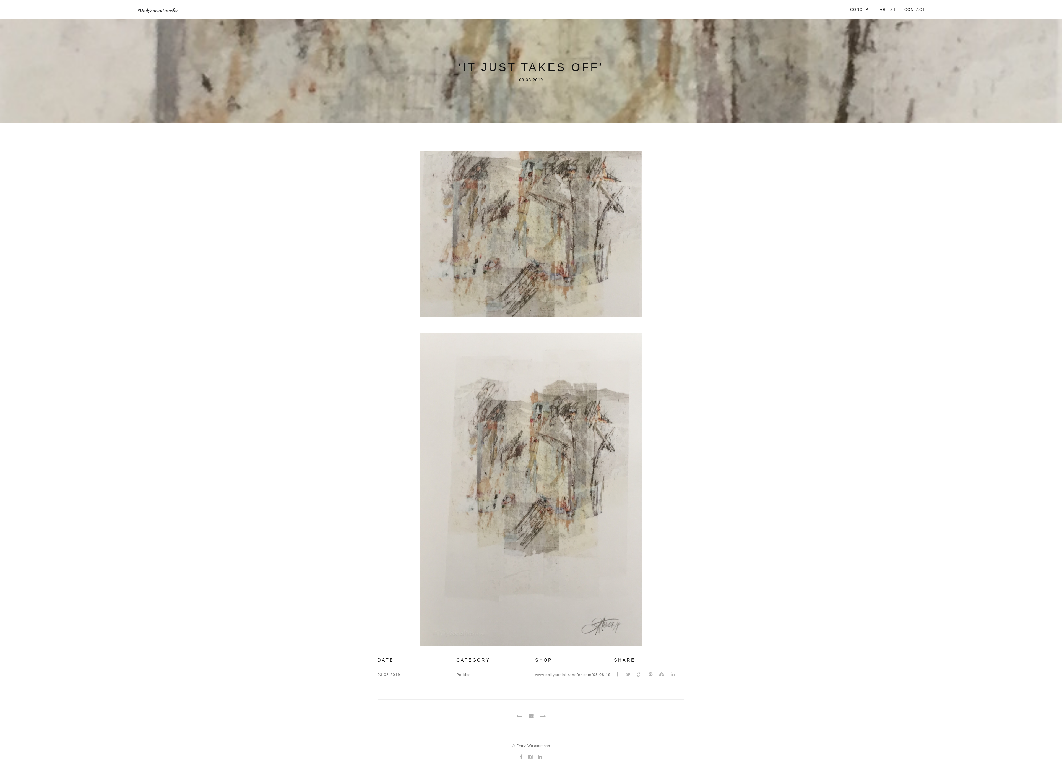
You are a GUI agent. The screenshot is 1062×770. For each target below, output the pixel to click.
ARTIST (888, 9)
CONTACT (914, 9)
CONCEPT (860, 9)
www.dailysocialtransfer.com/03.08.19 (573, 674)
